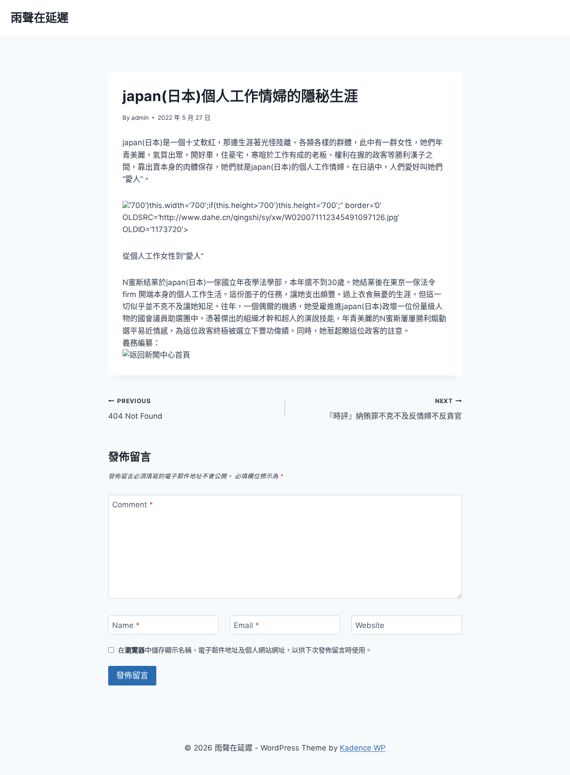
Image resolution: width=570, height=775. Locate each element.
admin (140, 117)
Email (246, 625)
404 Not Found (135, 409)
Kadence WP (363, 747)
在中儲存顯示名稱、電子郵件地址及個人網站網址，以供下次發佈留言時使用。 (245, 650)
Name (126, 625)
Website (369, 625)
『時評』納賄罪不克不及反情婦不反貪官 (394, 409)
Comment (132, 504)
